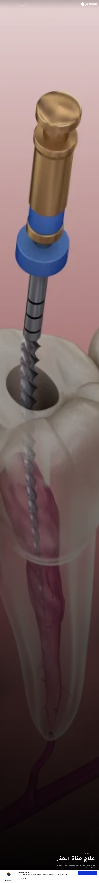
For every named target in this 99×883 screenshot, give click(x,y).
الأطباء (47, 4)
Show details (21, 878)
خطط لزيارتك (56, 4)
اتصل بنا (30, 4)
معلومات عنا (39, 4)
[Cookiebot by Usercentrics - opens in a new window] (9, 880)
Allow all (88, 873)
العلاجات (76, 4)
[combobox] (22, 4)
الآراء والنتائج (66, 4)
